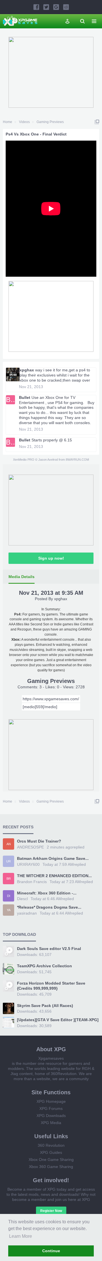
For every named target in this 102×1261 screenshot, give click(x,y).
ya (8, 910)
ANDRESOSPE (30, 847)
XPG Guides (51, 1152)
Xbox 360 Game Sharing (51, 1166)
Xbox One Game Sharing (51, 1159)
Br (9, 878)
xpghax (27, 370)
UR (8, 861)
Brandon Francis (32, 881)
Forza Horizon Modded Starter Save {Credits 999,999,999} (51, 986)
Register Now (51, 1211)
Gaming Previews (51, 681)
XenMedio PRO (23, 459)
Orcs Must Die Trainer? (39, 841)
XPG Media (51, 1122)
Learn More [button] (20, 1236)
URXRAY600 (28, 864)
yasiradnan (27, 913)
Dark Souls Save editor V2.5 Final (49, 948)
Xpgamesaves (51, 1058)
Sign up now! (51, 558)
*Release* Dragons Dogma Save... (49, 907)
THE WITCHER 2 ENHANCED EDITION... (54, 875)
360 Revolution (51, 1145)
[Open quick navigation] (97, 122)
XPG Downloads (51, 1115)
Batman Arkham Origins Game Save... (53, 858)
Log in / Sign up (67, 21)
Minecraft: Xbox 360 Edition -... (46, 893)
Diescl (22, 898)
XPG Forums (51, 1108)
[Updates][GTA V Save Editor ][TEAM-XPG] (58, 1019)
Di (8, 896)
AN (9, 844)
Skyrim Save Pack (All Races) (45, 1005)
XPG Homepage (51, 1101)
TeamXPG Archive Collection (44, 966)
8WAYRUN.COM (77, 459)
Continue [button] (51, 1251)
